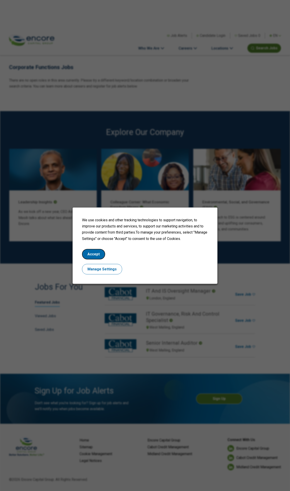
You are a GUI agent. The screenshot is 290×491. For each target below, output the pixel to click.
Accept (93, 254)
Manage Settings (102, 269)
